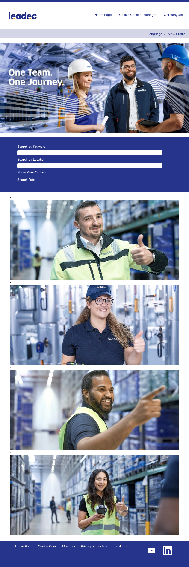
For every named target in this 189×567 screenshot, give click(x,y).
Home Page (103, 15)
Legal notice (121, 546)
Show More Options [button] (32, 172)
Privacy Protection (94, 546)
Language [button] (155, 34)
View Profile (176, 34)
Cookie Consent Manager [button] (138, 15)
